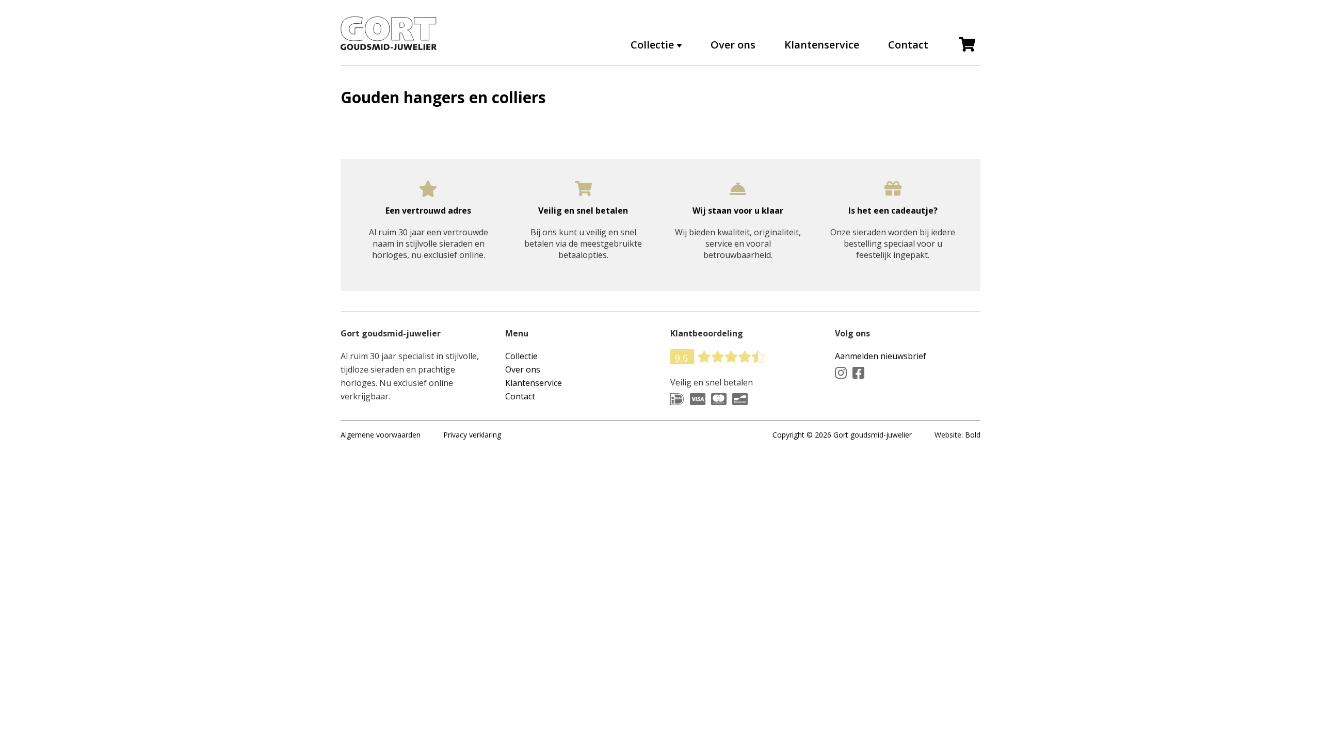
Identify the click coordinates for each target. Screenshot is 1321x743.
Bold (972, 435)
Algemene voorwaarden (381, 435)
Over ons (733, 45)
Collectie (521, 356)
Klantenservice (821, 45)
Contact (908, 45)
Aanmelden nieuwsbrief (880, 356)
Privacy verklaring (472, 435)
